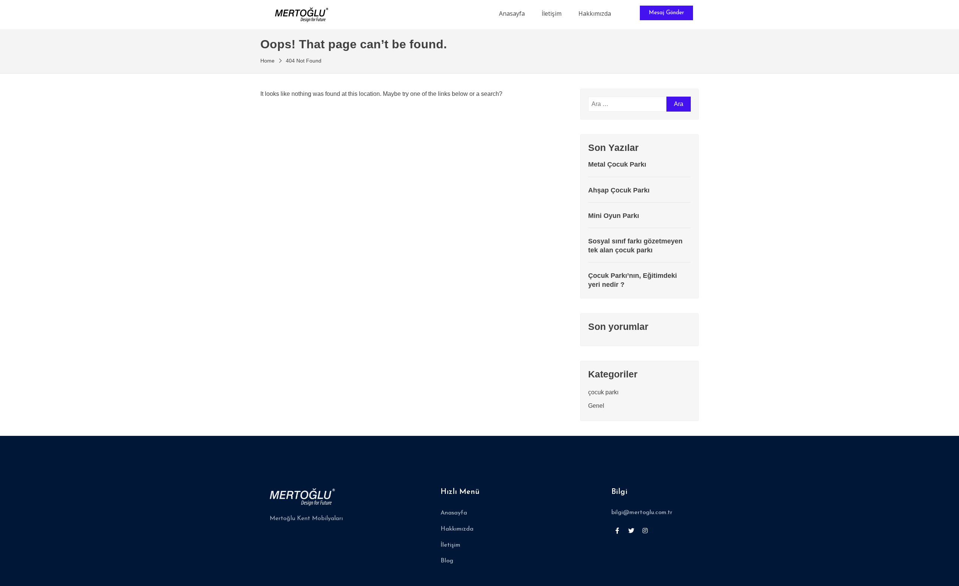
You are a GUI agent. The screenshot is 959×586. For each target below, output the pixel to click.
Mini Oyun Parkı (613, 215)
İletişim (552, 13)
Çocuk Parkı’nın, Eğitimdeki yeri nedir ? (632, 280)
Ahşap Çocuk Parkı (619, 190)
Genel (596, 406)
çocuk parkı (603, 392)
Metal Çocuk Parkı (617, 164)
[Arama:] (627, 104)
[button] (666, 13)
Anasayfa (512, 13)
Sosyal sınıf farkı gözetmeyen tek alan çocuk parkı (635, 245)
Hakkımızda (594, 13)
